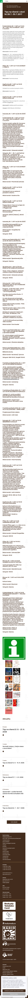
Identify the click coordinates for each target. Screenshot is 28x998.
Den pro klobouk (6, 841)
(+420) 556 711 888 (7, 866)
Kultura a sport (6, 851)
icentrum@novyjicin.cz (7, 872)
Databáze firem (6, 853)
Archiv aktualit (14, 822)
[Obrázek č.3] (16, 663)
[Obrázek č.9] (16, 687)
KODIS (4, 967)
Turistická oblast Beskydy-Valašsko (10, 971)
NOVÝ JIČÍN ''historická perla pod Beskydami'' (12, 838)
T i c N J (6, 1)
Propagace (5, 849)
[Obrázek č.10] (8, 694)
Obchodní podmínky (7, 859)
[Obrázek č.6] (8, 679)
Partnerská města (6, 854)
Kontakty (4, 846)
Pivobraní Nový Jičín (7, 966)
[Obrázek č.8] (8, 687)
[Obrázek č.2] (8, 663)
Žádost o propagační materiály (9, 843)
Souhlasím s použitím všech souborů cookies (14, 990)
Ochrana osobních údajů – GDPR (9, 959)
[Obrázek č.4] (8, 671)
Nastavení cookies (14, 994)
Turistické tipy (5, 856)
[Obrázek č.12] (8, 702)
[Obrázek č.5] (16, 671)
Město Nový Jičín (6, 969)
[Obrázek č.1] (14, 648)
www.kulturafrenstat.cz (11, 379)
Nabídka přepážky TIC (7, 836)
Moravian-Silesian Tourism (8, 974)
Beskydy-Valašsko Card (7, 972)
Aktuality (16, 5)
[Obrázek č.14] (8, 710)
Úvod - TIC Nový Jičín (10, 5)
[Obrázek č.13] (16, 702)
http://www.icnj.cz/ (7, 874)
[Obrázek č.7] (16, 679)
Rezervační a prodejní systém (9, 848)
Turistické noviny (6, 840)
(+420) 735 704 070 (7, 869)
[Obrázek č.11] (16, 694)
